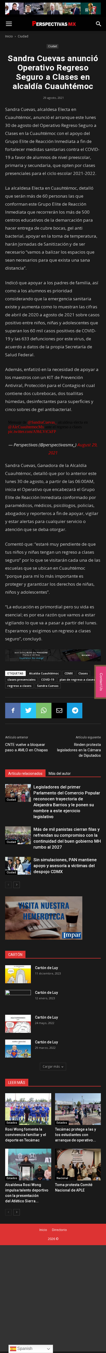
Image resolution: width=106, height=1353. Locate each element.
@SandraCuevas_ (42, 422)
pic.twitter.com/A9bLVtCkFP (32, 431)
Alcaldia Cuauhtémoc (44, 673)
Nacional (62, 1178)
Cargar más (51, 1066)
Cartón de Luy (46, 968)
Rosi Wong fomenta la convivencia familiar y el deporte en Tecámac (25, 1134)
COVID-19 (47, 679)
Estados (12, 1122)
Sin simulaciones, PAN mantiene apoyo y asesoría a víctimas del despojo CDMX (65, 865)
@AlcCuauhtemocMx (26, 427)
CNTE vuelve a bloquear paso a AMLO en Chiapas (26, 747)
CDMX (69, 673)
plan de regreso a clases (77, 679)
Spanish (24, 1348)
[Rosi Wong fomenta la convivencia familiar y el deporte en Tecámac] (28, 1109)
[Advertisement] (53, 1298)
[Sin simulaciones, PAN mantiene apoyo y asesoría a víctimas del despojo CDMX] (18, 866)
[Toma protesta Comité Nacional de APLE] (78, 1164)
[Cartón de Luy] (18, 974)
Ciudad (23, 36)
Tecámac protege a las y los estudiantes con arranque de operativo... (75, 1134)
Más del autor (60, 773)
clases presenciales (21, 679)
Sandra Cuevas (47, 686)
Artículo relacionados (25, 773)
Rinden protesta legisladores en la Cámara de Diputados (79, 750)
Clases (83, 673)
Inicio (9, 36)
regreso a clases (19, 686)
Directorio (59, 1230)
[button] (99, 24)
